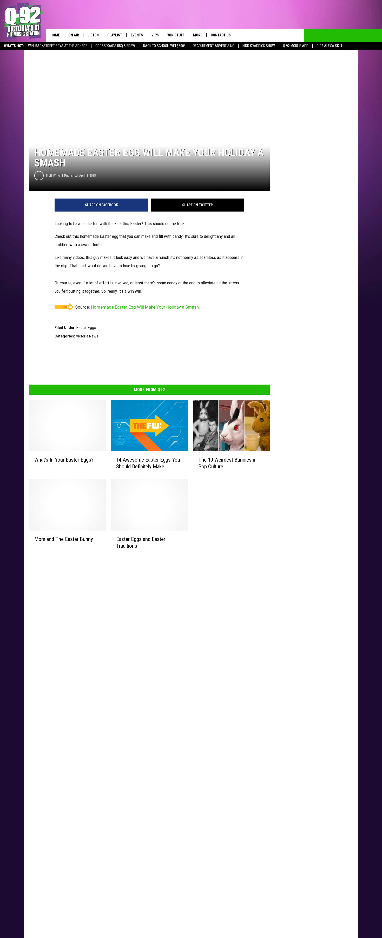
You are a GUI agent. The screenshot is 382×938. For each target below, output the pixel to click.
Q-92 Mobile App (295, 46)
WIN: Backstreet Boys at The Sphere (57, 46)
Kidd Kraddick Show (258, 46)
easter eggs (86, 328)
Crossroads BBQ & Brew (115, 46)
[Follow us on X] (297, 35)
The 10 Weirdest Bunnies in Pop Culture (227, 463)
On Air (73, 35)
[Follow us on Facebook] (271, 35)
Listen (93, 35)
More (197, 35)
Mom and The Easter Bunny (63, 539)
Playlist (114, 35)
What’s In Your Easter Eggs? (64, 460)
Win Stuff (176, 35)
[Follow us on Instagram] (284, 35)
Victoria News (87, 336)
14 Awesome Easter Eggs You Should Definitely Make (148, 463)
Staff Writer (53, 175)
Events (137, 35)
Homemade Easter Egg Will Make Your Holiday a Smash (145, 307)
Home (55, 35)
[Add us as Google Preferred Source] (258, 35)
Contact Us (221, 35)
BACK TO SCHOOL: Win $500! (164, 46)
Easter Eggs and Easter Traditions (140, 542)
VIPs (155, 35)
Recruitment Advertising (213, 46)
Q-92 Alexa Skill (330, 46)
